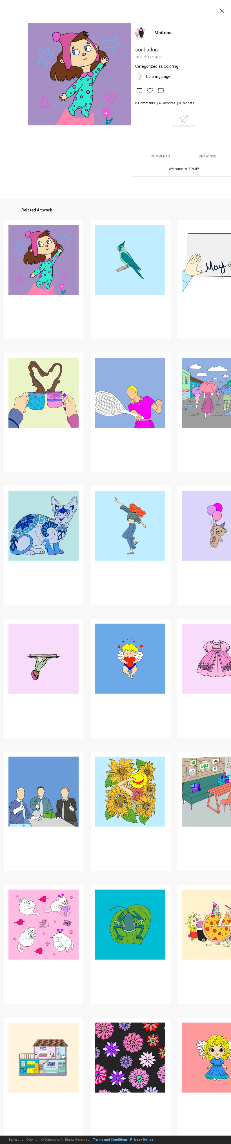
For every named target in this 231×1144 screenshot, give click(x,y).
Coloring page (158, 76)
